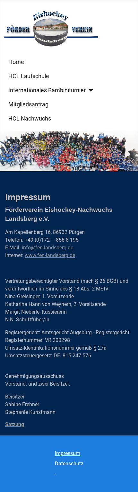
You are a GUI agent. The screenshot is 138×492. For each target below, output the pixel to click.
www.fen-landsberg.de (50, 255)
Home (16, 62)
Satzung (14, 424)
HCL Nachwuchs (29, 118)
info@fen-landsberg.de (47, 248)
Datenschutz (69, 464)
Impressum (67, 453)
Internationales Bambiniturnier (47, 90)
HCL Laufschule (28, 76)
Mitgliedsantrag (28, 104)
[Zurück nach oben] (127, 480)
